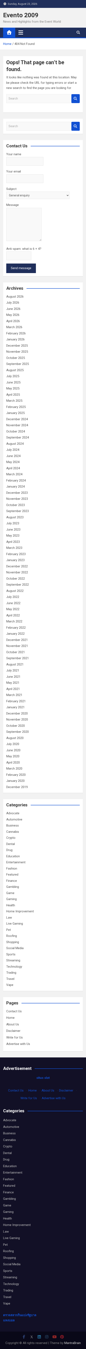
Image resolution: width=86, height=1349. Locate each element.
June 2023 (13, 529)
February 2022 (16, 628)
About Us (12, 1024)
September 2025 (17, 364)
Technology (14, 966)
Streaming (13, 960)
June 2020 (13, 750)
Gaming (11, 899)
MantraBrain (72, 1343)
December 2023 (17, 493)
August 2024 (15, 444)
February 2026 (16, 333)
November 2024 (17, 425)
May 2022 (12, 609)
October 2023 (15, 505)
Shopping (12, 942)
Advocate (12, 813)
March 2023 (14, 548)
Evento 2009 (20, 15)
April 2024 (13, 468)
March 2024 (14, 474)
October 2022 (15, 578)
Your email (13, 171)
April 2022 (13, 615)
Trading (11, 972)
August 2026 (15, 296)
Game (10, 893)
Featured (12, 874)
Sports (10, 954)
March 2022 (14, 621)
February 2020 (16, 775)
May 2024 (12, 462)
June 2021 (13, 677)
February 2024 (16, 480)
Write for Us (14, 1037)
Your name (13, 154)
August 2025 (15, 370)
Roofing (11, 936)
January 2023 (15, 560)
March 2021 (14, 695)
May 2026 (12, 315)
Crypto (10, 838)
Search (75, 98)
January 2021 (15, 707)
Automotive (14, 819)
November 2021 (17, 646)
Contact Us (14, 1011)
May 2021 (12, 683)
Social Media (15, 948)
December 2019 (17, 787)
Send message (21, 268)
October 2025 (15, 358)
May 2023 (12, 535)
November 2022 (17, 572)
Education (13, 856)
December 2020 (17, 713)
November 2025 (17, 352)
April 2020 (13, 762)
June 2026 (13, 309)
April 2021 (13, 689)
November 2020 (17, 719)
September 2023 (17, 511)
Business (12, 825)
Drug (9, 850)
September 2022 (17, 584)
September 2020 (17, 732)
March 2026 (14, 327)
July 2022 (12, 597)
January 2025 (15, 413)
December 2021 (17, 640)
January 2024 (15, 486)
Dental (10, 844)
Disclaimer (13, 1031)
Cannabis (12, 832)
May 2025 (12, 388)
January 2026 (15, 339)
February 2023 (16, 554)
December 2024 (17, 419)
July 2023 (12, 523)
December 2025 (17, 345)
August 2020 (15, 738)
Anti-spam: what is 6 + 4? (23, 249)
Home (10, 1018)
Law (9, 917)
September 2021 (17, 658)
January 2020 (15, 781)
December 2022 (17, 566)
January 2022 (15, 634)
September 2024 (17, 437)
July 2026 (12, 302)
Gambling (12, 887)
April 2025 (13, 395)
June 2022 (13, 603)
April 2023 (13, 542)
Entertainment (15, 862)
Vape (9, 985)
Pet (8, 930)
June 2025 (13, 382)
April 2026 (13, 321)
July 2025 (12, 376)
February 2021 (16, 701)
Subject (11, 189)
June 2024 (13, 456)
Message (12, 205)
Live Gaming (14, 923)
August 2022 (15, 591)
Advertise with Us (18, 1044)
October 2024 (15, 431)
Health (10, 905)
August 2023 (15, 517)
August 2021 (15, 664)
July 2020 (12, 744)
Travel (10, 979)
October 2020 (15, 726)
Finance (11, 881)
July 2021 (12, 670)
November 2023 (17, 499)
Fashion (11, 868)
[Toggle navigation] (20, 32)
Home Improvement (20, 911)
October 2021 (15, 652)
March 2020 (14, 768)
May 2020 (12, 756)
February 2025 (16, 407)
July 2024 (12, 450)
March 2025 (14, 401)
